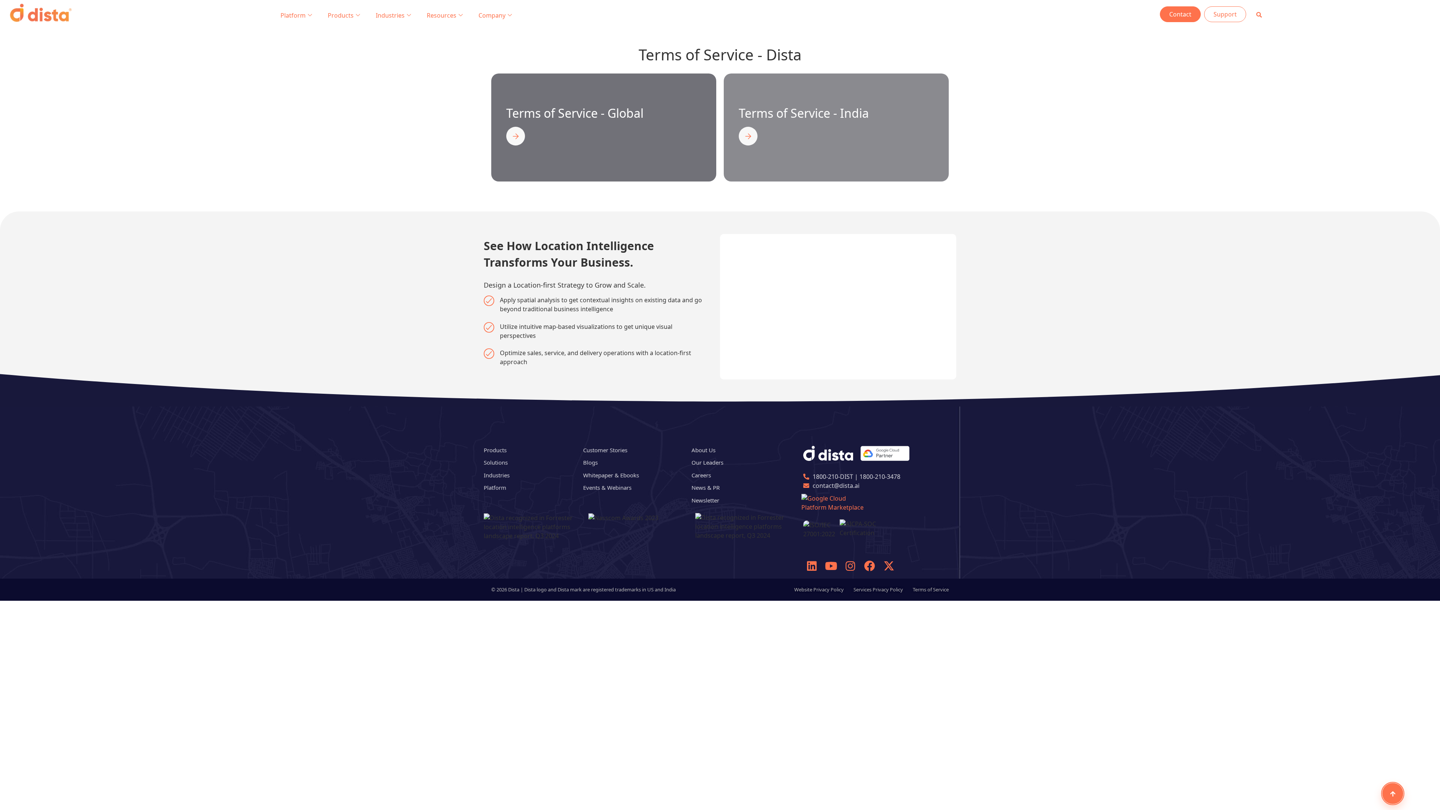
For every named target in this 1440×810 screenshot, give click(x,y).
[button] (1259, 14)
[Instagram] (850, 565)
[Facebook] (869, 565)
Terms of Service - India (804, 113)
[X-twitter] (888, 565)
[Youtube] (831, 565)
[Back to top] (1393, 793)
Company (492, 15)
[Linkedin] (811, 565)
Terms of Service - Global (575, 113)
